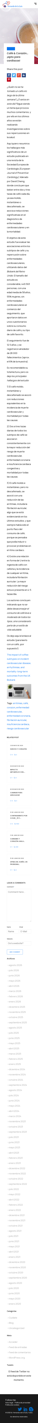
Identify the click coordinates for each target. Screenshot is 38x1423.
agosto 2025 (15, 1027)
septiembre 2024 (18, 1084)
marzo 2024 (15, 1116)
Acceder (13, 1341)
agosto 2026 (15, 965)
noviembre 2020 (17, 1267)
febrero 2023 (16, 1157)
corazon (11, 707)
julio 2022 (14, 1189)
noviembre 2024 (17, 1074)
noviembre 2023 (17, 1121)
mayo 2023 (14, 1147)
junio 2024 (14, 1100)
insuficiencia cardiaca (18, 724)
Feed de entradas (18, 1347)
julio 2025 (14, 1032)
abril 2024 (14, 1111)
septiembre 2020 (18, 1277)
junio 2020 (14, 1293)
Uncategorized (16, 1328)
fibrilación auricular (16, 720)
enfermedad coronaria (18, 715)
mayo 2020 (14, 1298)
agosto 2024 (15, 1090)
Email (21, 927)
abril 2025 (14, 1048)
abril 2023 (14, 1152)
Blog (11, 1322)
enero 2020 (15, 1303)
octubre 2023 (16, 1126)
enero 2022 (15, 1210)
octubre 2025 (16, 1017)
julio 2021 (13, 1236)
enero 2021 (14, 1256)
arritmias (17, 703)
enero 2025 (15, 1064)
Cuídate (11, 49)
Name (9, 927)
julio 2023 (14, 1137)
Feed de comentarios (20, 1352)
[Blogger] (31, 1409)
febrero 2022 (16, 1204)
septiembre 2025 (18, 1022)
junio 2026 (14, 975)
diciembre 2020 (17, 1262)
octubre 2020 (16, 1272)
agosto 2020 (15, 1283)
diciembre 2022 (17, 1168)
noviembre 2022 (17, 1173)
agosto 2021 (15, 1230)
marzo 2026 (15, 991)
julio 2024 (14, 1095)
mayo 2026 (14, 980)
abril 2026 (14, 985)
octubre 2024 (16, 1079)
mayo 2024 (14, 1105)
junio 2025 (14, 1038)
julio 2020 (14, 1288)
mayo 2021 (14, 1246)
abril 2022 (14, 1199)
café (25, 703)
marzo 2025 (15, 1053)
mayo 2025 (14, 1043)
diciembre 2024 (17, 1069)
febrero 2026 (16, 996)
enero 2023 (15, 1163)
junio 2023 (14, 1142)
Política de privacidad (22, 1402)
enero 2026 (15, 1001)
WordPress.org (17, 1357)
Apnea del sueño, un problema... (18, 863)
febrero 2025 (16, 1058)
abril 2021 (14, 1251)
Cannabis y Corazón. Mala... (17, 840)
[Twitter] (19, 1409)
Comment (10, 887)
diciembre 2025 (17, 1006)
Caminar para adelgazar (16, 793)
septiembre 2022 (18, 1184)
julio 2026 (14, 970)
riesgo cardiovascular (18, 728)
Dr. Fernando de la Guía (19, 1413)
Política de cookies (12, 1405)
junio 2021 (14, 1241)
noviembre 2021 (17, 1220)
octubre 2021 (16, 1225)
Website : (10, 939)
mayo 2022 (14, 1194)
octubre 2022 (16, 1178)
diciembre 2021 (17, 1215)
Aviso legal (9, 1402)
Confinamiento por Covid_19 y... (18, 817)
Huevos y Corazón (18, 749)
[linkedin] (25, 1409)
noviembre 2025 (17, 1012)
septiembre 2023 (18, 1131)
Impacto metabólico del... (17, 770)
